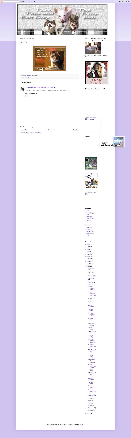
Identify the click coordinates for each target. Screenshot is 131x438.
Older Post (75, 130)
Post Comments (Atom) (34, 133)
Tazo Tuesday (92, 395)
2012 (88, 256)
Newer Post (24, 130)
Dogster (88, 220)
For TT (90, 299)
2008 (88, 266)
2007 (88, 413)
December (91, 268)
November (91, 272)
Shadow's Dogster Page (90, 217)
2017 (88, 247)
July (89, 284)
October (90, 276)
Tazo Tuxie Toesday (91, 324)
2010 (88, 261)
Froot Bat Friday (90, 309)
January (90, 410)
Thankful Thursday (91, 386)
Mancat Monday (91, 306)
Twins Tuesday (91, 302)
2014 (88, 251)
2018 (88, 244)
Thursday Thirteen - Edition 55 (91, 288)
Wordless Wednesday (92, 320)
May (89, 400)
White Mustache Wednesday (92, 294)
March (90, 405)
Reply (27, 96)
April (89, 403)
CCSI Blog (89, 227)
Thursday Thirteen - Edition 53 (91, 341)
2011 (88, 259)
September (91, 278)
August (90, 282)
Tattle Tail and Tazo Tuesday (92, 351)
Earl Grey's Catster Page (90, 230)
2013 (88, 254)
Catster (88, 237)
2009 (88, 264)
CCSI (87, 211)
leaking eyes (28, 77)
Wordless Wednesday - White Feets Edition (92, 367)
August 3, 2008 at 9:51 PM (48, 87)
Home (50, 130)
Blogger (82, 424)
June (89, 398)
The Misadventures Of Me (32, 87)
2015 (88, 249)
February (91, 408)
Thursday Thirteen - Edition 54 (91, 314)
